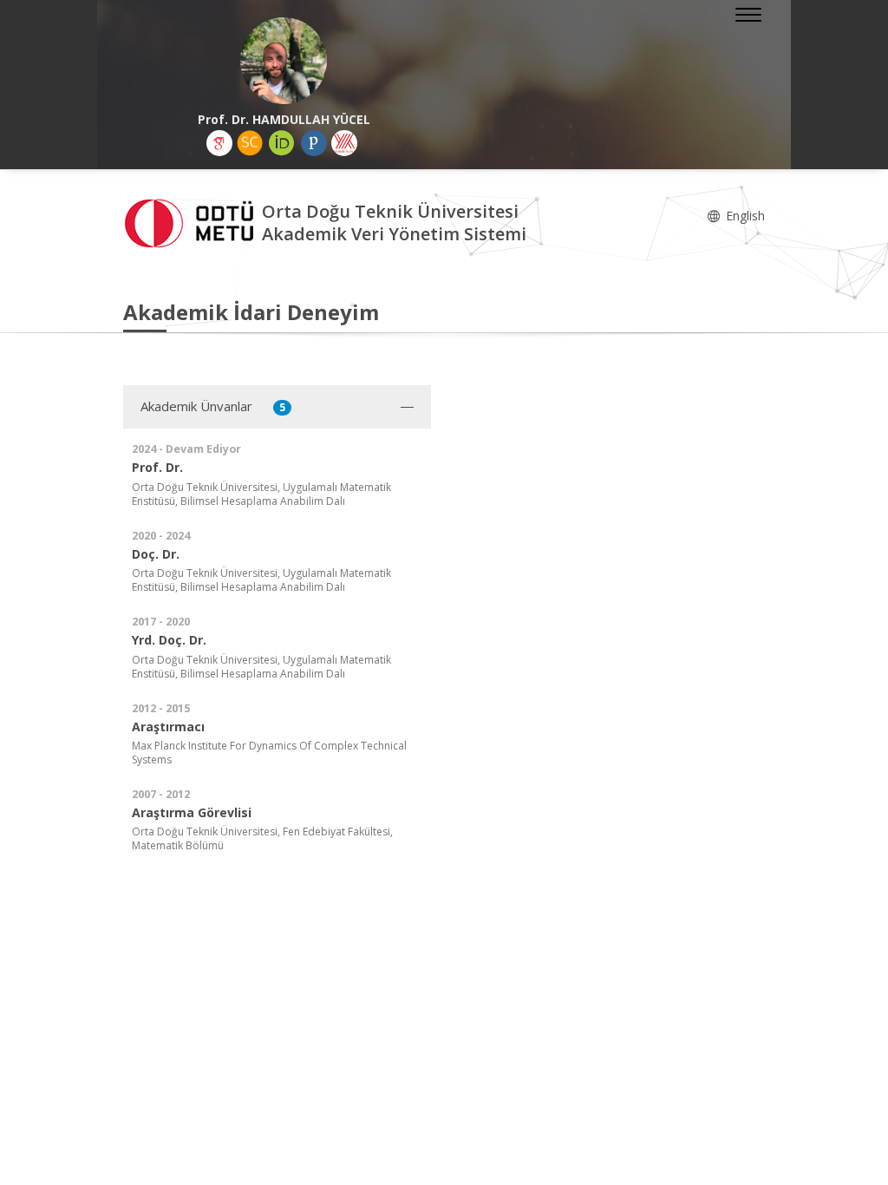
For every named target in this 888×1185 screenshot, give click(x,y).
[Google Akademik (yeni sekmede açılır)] (219, 143)
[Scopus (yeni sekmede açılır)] (250, 143)
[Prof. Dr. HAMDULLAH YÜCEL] (283, 60)
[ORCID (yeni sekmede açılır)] (282, 143)
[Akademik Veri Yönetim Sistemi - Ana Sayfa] (192, 221)
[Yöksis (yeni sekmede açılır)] (344, 143)
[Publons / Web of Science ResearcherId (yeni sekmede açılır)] (314, 143)
